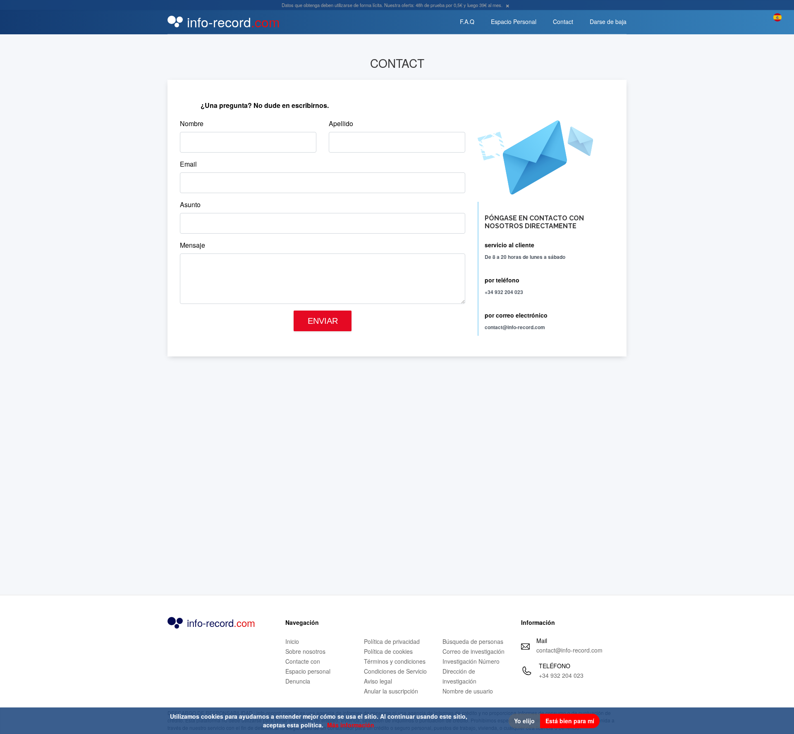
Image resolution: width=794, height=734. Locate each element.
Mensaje (192, 245)
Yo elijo (524, 721)
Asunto (190, 204)
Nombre (191, 123)
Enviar (323, 320)
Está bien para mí (569, 721)
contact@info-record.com (569, 650)
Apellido (341, 123)
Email (188, 164)
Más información (350, 725)
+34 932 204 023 (561, 675)
